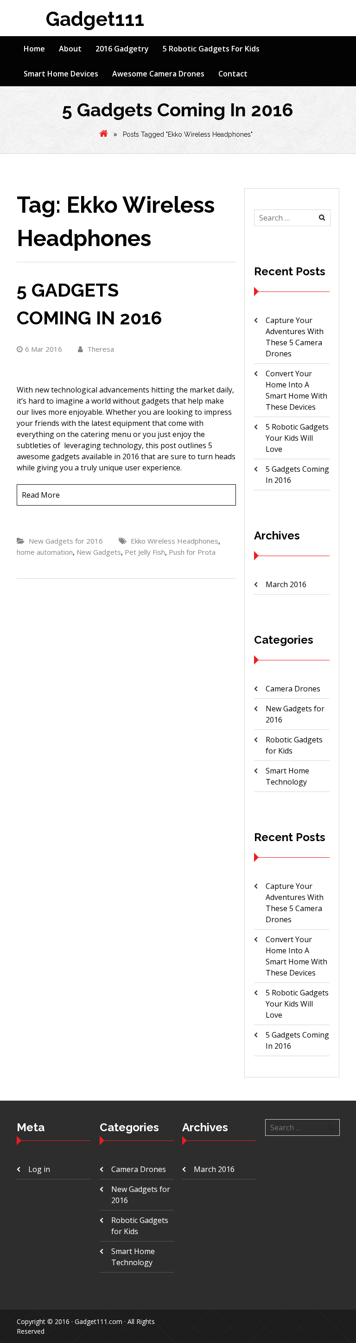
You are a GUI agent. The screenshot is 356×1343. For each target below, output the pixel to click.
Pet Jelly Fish (145, 552)
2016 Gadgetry (122, 49)
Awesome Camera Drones (158, 74)
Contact (233, 74)
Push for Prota (192, 552)
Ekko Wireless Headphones (174, 540)
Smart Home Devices (61, 74)
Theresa (99, 349)
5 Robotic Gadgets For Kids (211, 49)
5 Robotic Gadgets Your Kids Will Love (297, 438)
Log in (39, 1169)
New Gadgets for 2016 (66, 540)
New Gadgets (98, 552)
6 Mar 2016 (43, 349)
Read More (41, 495)
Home (34, 49)
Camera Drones (293, 689)
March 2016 (286, 584)
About (70, 49)
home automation (45, 552)
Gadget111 (95, 19)
